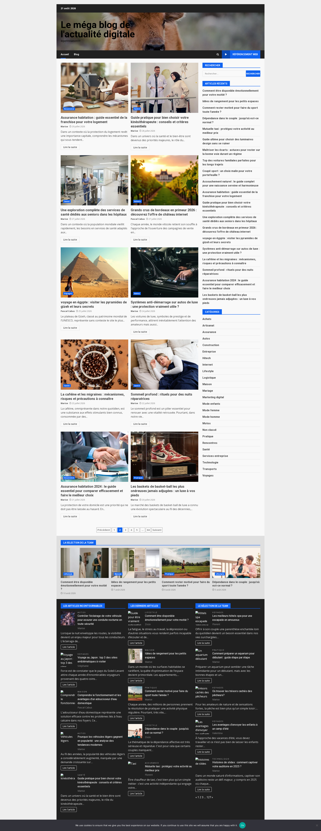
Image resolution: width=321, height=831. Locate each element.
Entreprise (209, 351)
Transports (209, 469)
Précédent (103, 529)
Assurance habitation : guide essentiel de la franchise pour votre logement (94, 88)
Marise (64, 126)
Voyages (68, 293)
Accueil (65, 54)
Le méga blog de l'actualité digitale (98, 29)
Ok (242, 825)
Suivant (157, 529)
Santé (137, 109)
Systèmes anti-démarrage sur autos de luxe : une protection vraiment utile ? (164, 272)
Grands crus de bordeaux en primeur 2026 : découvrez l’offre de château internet (164, 180)
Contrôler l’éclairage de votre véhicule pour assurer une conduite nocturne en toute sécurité (100, 619)
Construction (210, 345)
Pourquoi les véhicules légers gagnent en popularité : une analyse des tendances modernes (100, 740)
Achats (137, 201)
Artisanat (208, 325)
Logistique (209, 377)
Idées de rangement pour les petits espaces (230, 101)
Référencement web (245, 54)
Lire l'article (69, 647)
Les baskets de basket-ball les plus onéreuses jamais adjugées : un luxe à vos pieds (164, 457)
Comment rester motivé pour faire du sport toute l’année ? (186, 563)
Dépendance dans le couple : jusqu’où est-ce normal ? (236, 563)
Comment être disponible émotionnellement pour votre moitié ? (85, 563)
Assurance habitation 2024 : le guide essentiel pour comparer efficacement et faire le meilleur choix (94, 457)
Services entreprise (215, 456)
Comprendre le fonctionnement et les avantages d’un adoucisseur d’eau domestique (99, 699)
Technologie (210, 462)
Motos (206, 423)
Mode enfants (211, 403)
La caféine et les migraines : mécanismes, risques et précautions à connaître (94, 364)
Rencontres (209, 443)
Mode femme (211, 410)
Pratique (138, 478)
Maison (207, 384)
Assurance (69, 109)
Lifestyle (208, 371)
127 (208, 797)
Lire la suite (70, 147)
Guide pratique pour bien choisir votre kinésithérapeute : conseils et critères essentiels (164, 88)
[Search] (218, 54)
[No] (316, 825)
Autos (137, 293)
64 (148, 529)
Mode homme (211, 416)
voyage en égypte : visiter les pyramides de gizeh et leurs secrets (94, 272)
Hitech (206, 358)
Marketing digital (213, 397)
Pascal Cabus (138, 219)
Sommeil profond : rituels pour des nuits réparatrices (164, 364)
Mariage (207, 390)
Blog (76, 54)
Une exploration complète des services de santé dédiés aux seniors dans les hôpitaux (94, 180)
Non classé (209, 429)
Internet (207, 364)
